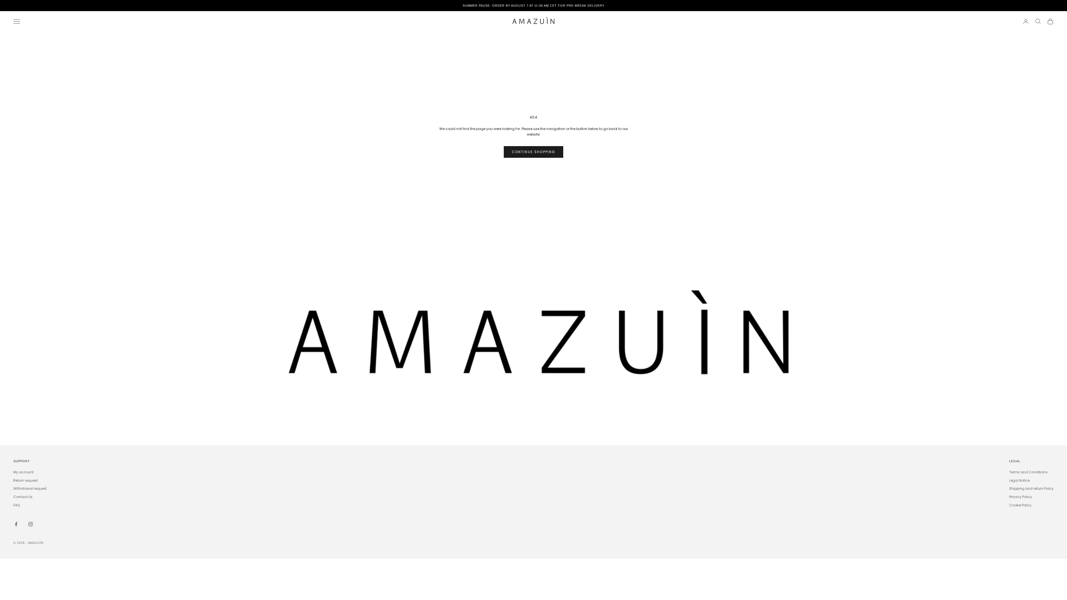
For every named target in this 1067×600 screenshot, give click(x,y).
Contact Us (23, 496)
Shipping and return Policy (1031, 488)
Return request (25, 480)
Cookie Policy (1020, 505)
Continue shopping (533, 151)
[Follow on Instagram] (30, 524)
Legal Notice (1019, 480)
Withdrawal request (30, 488)
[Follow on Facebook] (16, 524)
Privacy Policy (1020, 496)
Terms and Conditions (1028, 472)
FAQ (16, 505)
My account (23, 472)
